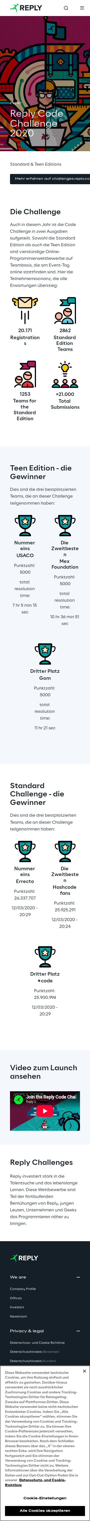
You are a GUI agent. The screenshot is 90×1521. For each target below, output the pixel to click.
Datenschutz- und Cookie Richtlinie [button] (37, 1343)
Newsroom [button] (18, 1316)
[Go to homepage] (26, 8)
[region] (45, 1443)
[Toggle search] (66, 8)
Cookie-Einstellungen (45, 1498)
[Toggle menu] (82, 8)
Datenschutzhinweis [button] (34, 1352)
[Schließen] (84, 1371)
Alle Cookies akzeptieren (45, 1510)
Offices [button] (16, 1298)
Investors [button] (17, 1307)
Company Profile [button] (23, 1289)
